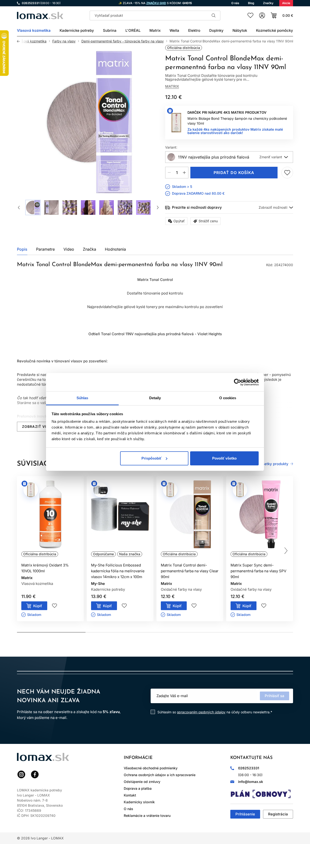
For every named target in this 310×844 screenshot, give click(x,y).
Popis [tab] (22, 249)
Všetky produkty (274, 464)
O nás (128, 809)
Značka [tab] (89, 249)
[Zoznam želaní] (250, 15)
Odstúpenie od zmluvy (142, 782)
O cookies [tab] (227, 398)
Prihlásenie (245, 814)
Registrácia (278, 814)
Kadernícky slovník (139, 802)
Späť (19, 41)
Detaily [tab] (155, 398)
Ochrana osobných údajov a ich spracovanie (159, 775)
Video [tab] (68, 249)
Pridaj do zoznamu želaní (287, 172)
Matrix (172, 86)
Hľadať (213, 15)
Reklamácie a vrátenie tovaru (147, 815)
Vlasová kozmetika (31, 41)
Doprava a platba (138, 788)
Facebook (35, 774)
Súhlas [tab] (82, 398)
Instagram (21, 774)
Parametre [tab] (45, 249)
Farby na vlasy (64, 41)
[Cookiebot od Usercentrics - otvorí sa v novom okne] (237, 382)
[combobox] (229, 157)
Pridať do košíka (234, 172)
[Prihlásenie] (262, 15)
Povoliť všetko (224, 458)
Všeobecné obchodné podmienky (151, 768)
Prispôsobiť (151, 458)
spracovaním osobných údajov (201, 712)
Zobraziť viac (37, 426)
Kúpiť (37, 606)
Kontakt (130, 795)
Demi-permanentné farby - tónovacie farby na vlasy (122, 41)
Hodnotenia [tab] (115, 249)
